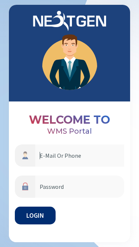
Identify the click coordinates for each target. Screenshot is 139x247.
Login (35, 215)
